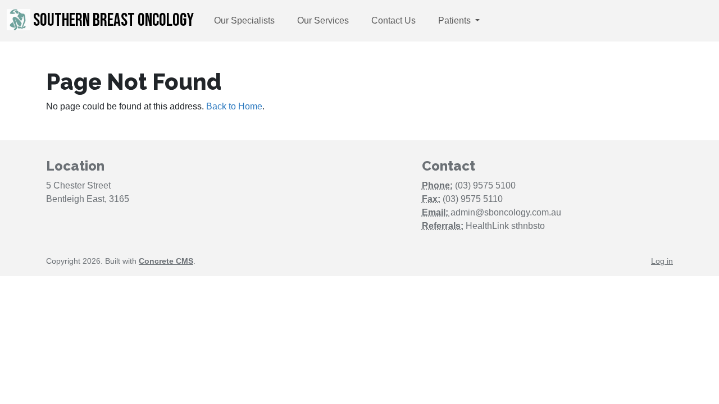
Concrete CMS (166, 260)
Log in (662, 260)
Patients (455, 20)
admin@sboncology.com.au (505, 212)
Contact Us (393, 20)
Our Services (323, 20)
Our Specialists (244, 20)
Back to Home (234, 106)
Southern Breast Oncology (112, 20)
